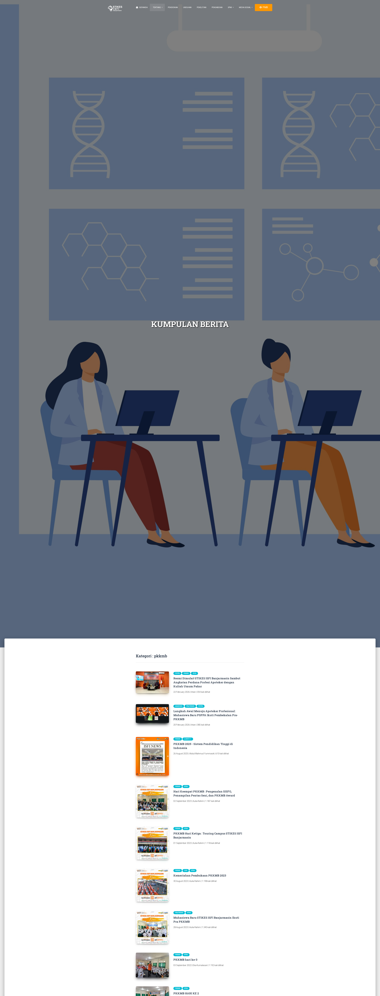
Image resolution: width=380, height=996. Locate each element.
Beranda (142, 7)
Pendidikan (172, 7)
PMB (263, 7)
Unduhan (187, 7)
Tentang (156, 7)
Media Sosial (245, 7)
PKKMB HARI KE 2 (186, 993)
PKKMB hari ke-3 (185, 959)
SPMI (229, 7)
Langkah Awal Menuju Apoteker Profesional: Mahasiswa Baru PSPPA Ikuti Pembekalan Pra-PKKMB (205, 715)
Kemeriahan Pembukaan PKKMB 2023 (199, 875)
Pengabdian (217, 7)
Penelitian (201, 7)
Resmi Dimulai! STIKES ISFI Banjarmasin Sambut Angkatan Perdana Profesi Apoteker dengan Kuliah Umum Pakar (206, 682)
